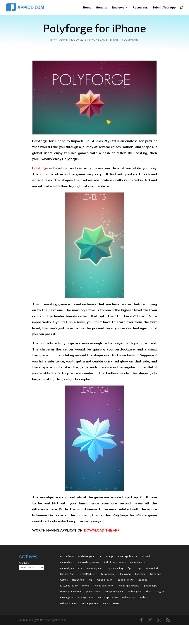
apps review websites (149, 568)
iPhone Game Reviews (103, 39)
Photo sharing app (155, 591)
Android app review (88, 562)
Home (87, 7)
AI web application (127, 556)
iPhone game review (70, 591)
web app (145, 597)
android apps (137, 562)
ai (101, 556)
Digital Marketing (88, 574)
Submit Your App (164, 7)
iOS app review (104, 579)
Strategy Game (85, 597)
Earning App (107, 574)
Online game (134, 591)
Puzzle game (66, 597)
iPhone (85, 585)
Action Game (67, 556)
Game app (155, 574)
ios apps (142, 579)
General (101, 7)
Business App (67, 574)
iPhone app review (103, 585)
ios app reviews (125, 579)
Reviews (118, 7)
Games (64, 579)
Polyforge (40, 168)
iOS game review (69, 585)
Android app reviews (115, 562)
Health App (78, 579)
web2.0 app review (108, 597)
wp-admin (61, 39)
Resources (140, 7)
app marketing (115, 568)
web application (68, 603)
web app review (90, 603)
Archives (24, 562)
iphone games (93, 591)
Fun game (140, 574)
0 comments (130, 39)
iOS (90, 579)
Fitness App (124, 574)
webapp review (111, 603)
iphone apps (150, 585)
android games (95, 568)
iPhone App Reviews (128, 585)
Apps (130, 568)
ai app (109, 556)
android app (66, 562)
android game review (71, 568)
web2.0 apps (129, 597)
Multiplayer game (114, 591)
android (145, 556)
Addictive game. (86, 556)
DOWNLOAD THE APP (101, 530)
